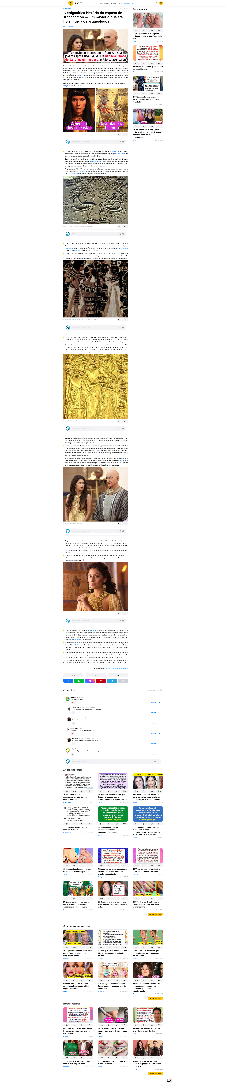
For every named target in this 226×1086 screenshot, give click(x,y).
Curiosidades (67, 8)
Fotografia (136, 994)
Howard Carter (120, 153)
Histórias (135, 874)
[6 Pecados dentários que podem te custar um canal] (113, 1048)
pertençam (76, 639)
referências (74, 173)
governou (77, 250)
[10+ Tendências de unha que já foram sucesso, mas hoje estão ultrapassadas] (148, 889)
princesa (82, 171)
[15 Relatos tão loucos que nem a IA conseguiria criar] (148, 53)
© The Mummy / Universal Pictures (71, 134)
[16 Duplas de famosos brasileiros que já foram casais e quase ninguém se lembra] (78, 937)
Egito (67, 86)
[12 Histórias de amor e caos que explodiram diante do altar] (148, 1015)
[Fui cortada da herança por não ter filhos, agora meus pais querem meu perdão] (78, 1015)
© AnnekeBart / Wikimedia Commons (72, 420)
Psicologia (101, 991)
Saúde (65, 874)
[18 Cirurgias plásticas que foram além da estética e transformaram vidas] (113, 889)
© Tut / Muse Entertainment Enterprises (72, 523)
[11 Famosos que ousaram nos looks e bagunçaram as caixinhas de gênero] (148, 1048)
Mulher (135, 802)
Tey (90, 550)
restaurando (69, 248)
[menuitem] (95, 3)
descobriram (93, 630)
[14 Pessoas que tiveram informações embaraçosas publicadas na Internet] (113, 814)
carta (97, 450)
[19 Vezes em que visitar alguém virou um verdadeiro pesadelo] (148, 856)
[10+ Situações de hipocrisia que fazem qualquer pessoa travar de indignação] (113, 970)
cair (91, 349)
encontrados (86, 342)
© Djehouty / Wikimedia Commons (88, 134)
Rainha (79, 75)
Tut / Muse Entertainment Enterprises (116, 668)
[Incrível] (75, 3)
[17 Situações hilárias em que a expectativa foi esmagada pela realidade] (148, 84)
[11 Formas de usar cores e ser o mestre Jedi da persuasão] (78, 1048)
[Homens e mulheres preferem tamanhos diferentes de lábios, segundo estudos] (78, 970)
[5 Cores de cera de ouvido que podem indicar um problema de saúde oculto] (148, 937)
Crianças (100, 877)
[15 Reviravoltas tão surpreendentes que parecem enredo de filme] (78, 781)
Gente (134, 41)
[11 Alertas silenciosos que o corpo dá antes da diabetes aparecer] (78, 856)
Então (67, 446)
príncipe (121, 460)
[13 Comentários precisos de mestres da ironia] (78, 814)
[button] (73, 675)
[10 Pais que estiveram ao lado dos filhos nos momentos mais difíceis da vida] (113, 937)
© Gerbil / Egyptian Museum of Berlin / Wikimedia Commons (77, 226)
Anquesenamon (123, 248)
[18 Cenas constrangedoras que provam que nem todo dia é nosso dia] (113, 1015)
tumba (114, 151)
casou (69, 550)
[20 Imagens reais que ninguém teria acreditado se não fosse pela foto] (148, 20)
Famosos (66, 958)
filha (84, 169)
